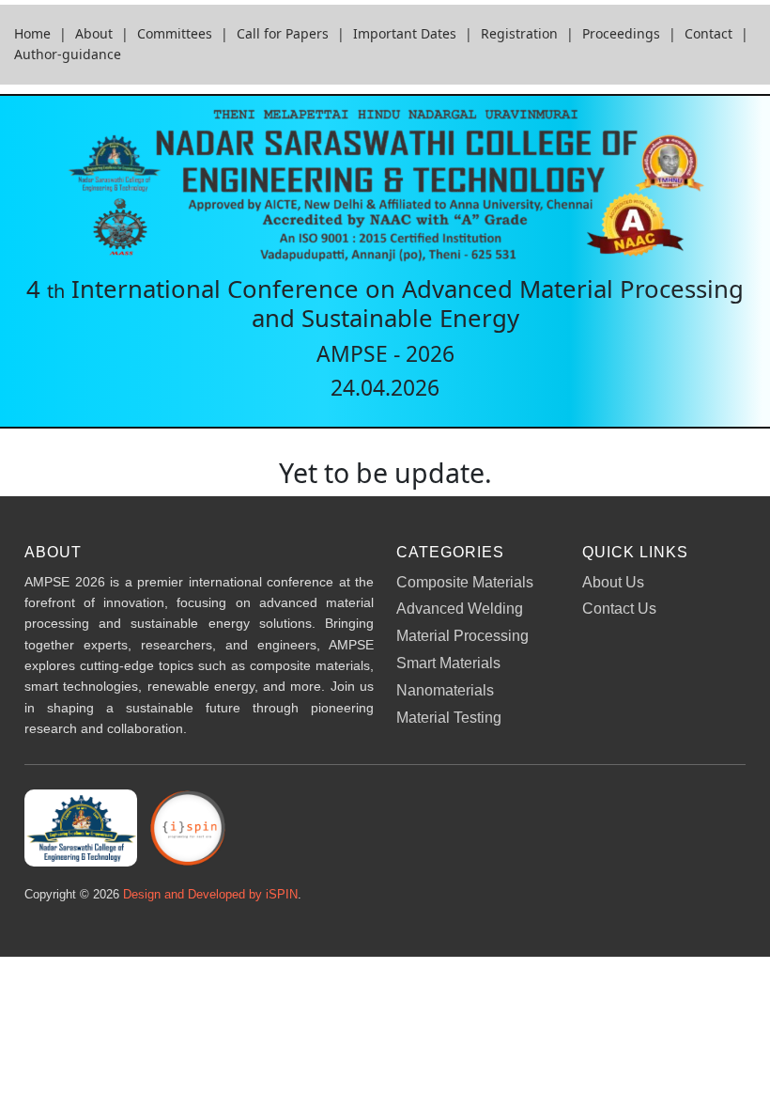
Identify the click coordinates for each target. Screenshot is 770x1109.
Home (32, 33)
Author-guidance (67, 54)
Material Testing (448, 718)
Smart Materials (448, 663)
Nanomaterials (445, 690)
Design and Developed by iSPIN (210, 894)
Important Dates (404, 33)
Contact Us (619, 609)
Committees (174, 33)
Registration (519, 33)
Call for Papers (283, 33)
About (94, 33)
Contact (708, 33)
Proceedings (621, 33)
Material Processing (462, 636)
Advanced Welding (459, 609)
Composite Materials (464, 582)
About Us (613, 582)
